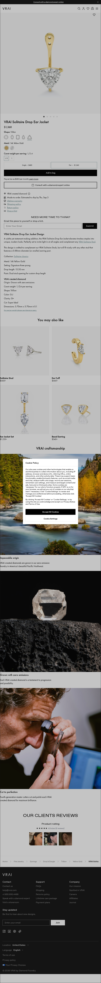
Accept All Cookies (50, 512)
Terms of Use (34, 504)
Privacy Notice (69, 501)
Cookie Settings (50, 518)
